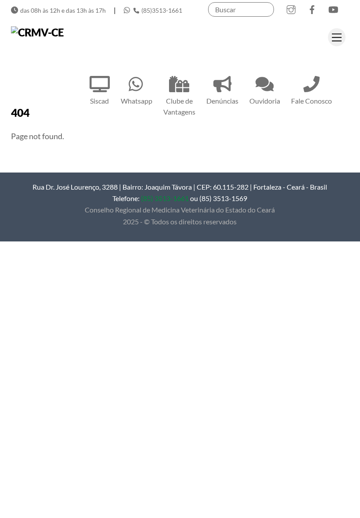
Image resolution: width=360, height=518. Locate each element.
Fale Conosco (311, 101)
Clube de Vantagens (179, 106)
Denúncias (222, 101)
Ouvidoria (264, 101)
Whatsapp (136, 101)
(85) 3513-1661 (165, 198)
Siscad (99, 101)
